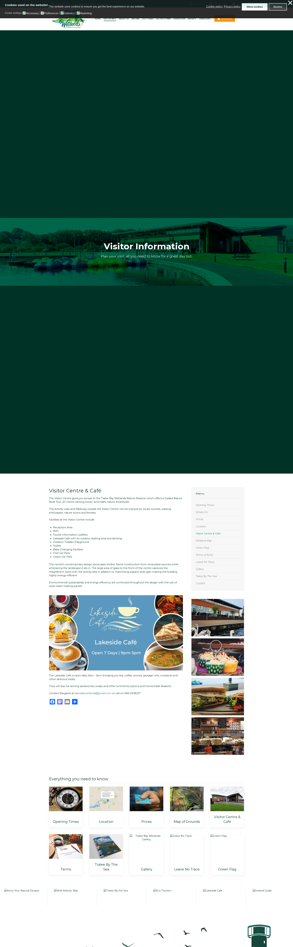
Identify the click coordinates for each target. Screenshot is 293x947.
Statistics (69, 13)
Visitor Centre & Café (208, 533)
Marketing (86, 13)
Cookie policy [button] (214, 6)
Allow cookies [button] (255, 6)
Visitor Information (146, 246)
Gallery (200, 569)
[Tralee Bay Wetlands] (67, 19)
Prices (199, 519)
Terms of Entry (204, 554)
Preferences (51, 13)
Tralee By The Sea (206, 576)
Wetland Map (204, 540)
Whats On (202, 512)
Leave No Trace (205, 562)
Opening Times (205, 505)
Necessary (32, 13)
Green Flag (202, 547)
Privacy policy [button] (232, 6)
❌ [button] (290, 3)
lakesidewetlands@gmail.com (93, 693)
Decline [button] (278, 6)
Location (201, 526)
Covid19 (200, 583)
